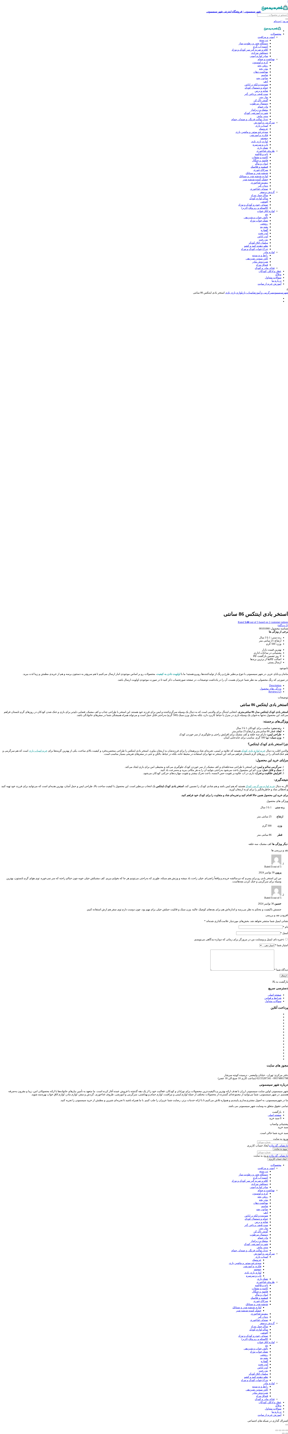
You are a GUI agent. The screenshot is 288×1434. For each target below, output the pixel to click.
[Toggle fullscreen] (280, 1430)
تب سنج (263, 40)
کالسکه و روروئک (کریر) (254, 207)
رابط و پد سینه (260, 255)
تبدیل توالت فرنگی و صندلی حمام (249, 119)
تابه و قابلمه (261, 154)
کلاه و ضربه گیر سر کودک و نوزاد (250, 49)
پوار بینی (263, 97)
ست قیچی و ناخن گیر (256, 94)
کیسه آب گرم (260, 46)
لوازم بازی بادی (259, 141)
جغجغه (264, 138)
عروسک (263, 128)
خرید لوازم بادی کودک (253, 750)
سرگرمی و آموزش (264, 122)
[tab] (140, 685)
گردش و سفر (267, 192)
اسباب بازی (261, 125)
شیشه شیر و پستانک (257, 173)
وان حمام (263, 106)
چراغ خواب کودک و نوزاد (254, 249)
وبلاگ (278, 274)
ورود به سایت (280, 1149)
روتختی (264, 223)
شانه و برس (261, 90)
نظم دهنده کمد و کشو (256, 245)
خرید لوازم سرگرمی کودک (260, 786)
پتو (266, 214)
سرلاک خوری (260, 170)
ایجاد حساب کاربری (278, 1159)
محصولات (275, 33)
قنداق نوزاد (262, 264)
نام (285, 926)
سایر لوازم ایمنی (259, 56)
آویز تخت (263, 233)
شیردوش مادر (260, 261)
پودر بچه (263, 68)
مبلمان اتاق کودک (258, 242)
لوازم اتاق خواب (266, 211)
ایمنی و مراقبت (266, 37)
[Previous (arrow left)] (286, 1433)
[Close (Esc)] (286, 1430)
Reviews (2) (274, 691)
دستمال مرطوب (259, 103)
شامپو (264, 75)
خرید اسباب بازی (38, 750)
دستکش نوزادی (259, 52)
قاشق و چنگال (260, 160)
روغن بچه (263, 65)
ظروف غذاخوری (265, 151)
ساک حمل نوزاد (259, 195)
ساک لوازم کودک (258, 198)
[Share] (283, 1430)
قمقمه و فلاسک (259, 166)
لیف (266, 81)
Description (275, 685)
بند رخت (263, 239)
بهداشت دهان (260, 71)
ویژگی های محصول (270, 688)
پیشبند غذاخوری (259, 182)
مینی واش (262, 116)
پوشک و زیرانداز (259, 109)
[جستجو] (286, 18)
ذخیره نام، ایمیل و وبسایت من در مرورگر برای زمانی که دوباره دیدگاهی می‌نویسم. (239, 939)
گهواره (264, 230)
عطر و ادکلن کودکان (270, 271)
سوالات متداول (273, 277)
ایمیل (284, 933)
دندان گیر (263, 185)
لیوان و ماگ (261, 163)
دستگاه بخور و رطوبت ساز (253, 43)
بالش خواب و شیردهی (256, 217)
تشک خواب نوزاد (259, 220)
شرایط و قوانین (272, 998)
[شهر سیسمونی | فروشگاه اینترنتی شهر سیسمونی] (272, 30)
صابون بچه (262, 78)
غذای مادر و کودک (265, 268)
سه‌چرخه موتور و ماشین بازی (252, 132)
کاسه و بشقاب (260, 157)
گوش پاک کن (261, 100)
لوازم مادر (269, 252)
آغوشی (264, 201)
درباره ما (276, 280)
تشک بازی (262, 147)
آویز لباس (262, 236)
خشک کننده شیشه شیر (255, 179)
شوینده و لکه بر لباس (256, 84)
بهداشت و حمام (266, 59)
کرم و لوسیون (260, 62)
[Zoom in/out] (276, 1430)
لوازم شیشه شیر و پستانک (253, 176)
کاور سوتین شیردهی (257, 258)
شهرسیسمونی (281, 292)
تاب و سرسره (260, 144)
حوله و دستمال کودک (256, 87)
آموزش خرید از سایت (269, 283)
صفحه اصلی (274, 994)
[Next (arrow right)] (283, 1433)
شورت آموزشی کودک (256, 113)
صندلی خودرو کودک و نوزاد (253, 204)
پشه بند (264, 226)
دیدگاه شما (281, 969)
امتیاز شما (281, 945)
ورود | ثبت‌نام (281, 21)
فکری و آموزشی (259, 135)
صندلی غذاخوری (259, 188)
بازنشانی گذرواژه (278, 1145)
